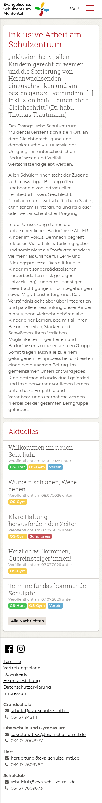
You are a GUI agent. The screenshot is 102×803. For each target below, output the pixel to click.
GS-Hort (17, 467)
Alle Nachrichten (27, 621)
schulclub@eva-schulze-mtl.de (43, 782)
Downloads (15, 674)
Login (73, 7)
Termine (12, 661)
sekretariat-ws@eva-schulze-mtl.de (48, 734)
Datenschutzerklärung (27, 687)
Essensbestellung (21, 680)
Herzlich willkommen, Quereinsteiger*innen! (39, 554)
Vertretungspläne (21, 667)
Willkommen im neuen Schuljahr (40, 450)
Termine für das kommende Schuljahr (47, 589)
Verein (55, 467)
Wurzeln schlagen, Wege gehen (42, 485)
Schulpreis (40, 536)
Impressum (15, 693)
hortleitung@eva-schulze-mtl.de (45, 758)
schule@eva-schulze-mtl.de (40, 710)
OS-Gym (37, 467)
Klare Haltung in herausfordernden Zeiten (43, 520)
